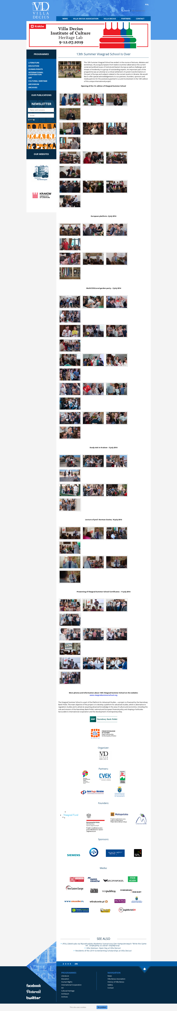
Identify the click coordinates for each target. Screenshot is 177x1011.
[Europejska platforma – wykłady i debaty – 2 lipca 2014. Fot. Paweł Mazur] (70, 230)
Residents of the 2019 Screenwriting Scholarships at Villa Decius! (103, 950)
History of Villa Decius (116, 982)
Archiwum (33, 84)
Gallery (110, 985)
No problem (102, 1007)
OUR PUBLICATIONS (41, 95)
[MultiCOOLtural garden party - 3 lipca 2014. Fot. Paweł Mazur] (70, 302)
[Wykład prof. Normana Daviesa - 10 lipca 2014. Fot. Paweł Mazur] (70, 533)
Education (33, 66)
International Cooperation (35, 73)
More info (90, 1007)
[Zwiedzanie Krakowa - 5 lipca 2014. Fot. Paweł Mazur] (70, 461)
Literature (33, 63)
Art (30, 78)
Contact (140, 18)
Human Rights (35, 69)
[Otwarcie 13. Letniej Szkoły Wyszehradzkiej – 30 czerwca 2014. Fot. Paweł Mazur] (70, 100)
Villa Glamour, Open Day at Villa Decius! (103, 948)
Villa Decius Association (116, 979)
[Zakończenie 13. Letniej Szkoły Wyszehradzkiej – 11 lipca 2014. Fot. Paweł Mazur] (70, 605)
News (65, 18)
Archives (32, 87)
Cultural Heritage (37, 81)
